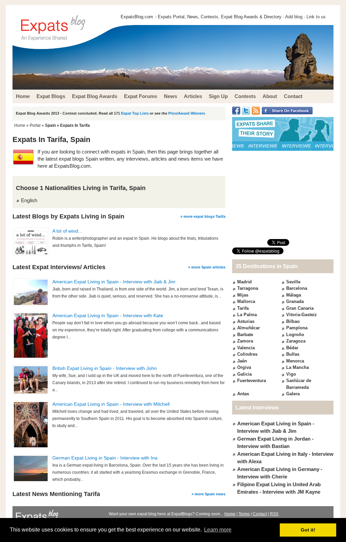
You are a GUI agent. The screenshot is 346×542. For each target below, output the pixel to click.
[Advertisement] (282, 194)
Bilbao (293, 321)
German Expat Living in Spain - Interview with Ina (104, 458)
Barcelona (296, 288)
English (29, 200)
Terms (244, 514)
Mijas (242, 295)
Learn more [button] (217, 530)
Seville (293, 281)
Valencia (246, 347)
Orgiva (244, 367)
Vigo (291, 374)
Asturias (245, 321)
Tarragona (247, 288)
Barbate (245, 334)
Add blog (293, 16)
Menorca (295, 360)
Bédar (292, 347)
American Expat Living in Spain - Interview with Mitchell (111, 404)
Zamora (245, 341)
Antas (243, 393)
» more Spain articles (206, 267)
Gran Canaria (300, 308)
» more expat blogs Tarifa (202, 216)
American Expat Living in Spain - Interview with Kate (107, 315)
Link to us (316, 16)
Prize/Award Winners (186, 113)
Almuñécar (248, 327)
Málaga (293, 295)
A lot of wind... (67, 231)
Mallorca (246, 301)
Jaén (242, 360)
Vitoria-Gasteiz (301, 314)
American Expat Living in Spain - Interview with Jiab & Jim (113, 281)
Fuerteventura (251, 380)
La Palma (247, 314)
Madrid (244, 281)
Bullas (292, 354)
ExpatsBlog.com (137, 16)
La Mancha (297, 367)
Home (19, 125)
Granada (295, 301)
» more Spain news (208, 494)
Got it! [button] (308, 530)
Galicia (244, 374)
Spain (50, 125)
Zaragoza (295, 341)
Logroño (295, 334)
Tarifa (243, 308)
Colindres (247, 354)
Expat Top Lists (135, 113)
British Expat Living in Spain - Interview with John (104, 368)
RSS (274, 514)
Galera (293, 393)
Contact (260, 514)
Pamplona (296, 327)
